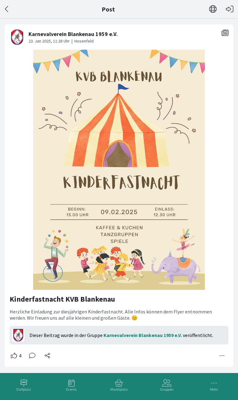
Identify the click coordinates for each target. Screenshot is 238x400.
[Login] (229, 9)
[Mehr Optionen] (222, 355)
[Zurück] (7, 9)
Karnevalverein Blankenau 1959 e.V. (143, 335)
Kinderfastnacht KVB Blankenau (62, 299)
